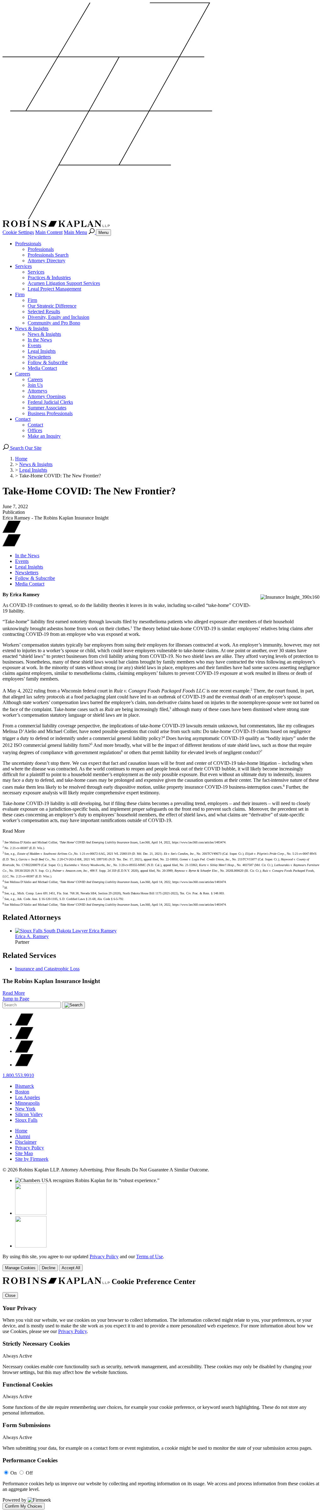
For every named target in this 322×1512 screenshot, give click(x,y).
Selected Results (44, 311)
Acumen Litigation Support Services (64, 283)
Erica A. (32, 936)
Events (34, 345)
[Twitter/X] (24, 1024)
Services (23, 266)
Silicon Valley (29, 1114)
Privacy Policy (29, 1147)
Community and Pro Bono (54, 322)
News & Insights (31, 328)
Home (21, 458)
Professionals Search (48, 255)
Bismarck (24, 1086)
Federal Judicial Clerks (50, 402)
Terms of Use (149, 1256)
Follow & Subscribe (48, 362)
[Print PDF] (12, 531)
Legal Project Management (54, 289)
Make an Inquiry (44, 436)
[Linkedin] (24, 1051)
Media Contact (42, 368)
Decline (48, 1267)
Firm (20, 294)
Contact (23, 419)
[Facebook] (24, 1037)
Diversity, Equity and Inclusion (58, 317)
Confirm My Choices (23, 1506)
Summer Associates (47, 407)
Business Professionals (50, 413)
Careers (22, 373)
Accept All (71, 1267)
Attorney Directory (46, 260)
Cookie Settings (18, 232)
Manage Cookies (20, 1267)
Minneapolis (27, 1103)
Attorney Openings (47, 396)
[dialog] (161, 1262)
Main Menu (75, 232)
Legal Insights (42, 351)
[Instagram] (24, 1064)
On (13, 1473)
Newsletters (39, 356)
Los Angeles (27, 1097)
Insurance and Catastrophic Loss (47, 968)
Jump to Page (16, 998)
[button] (12, 545)
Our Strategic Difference (52, 306)
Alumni (22, 1136)
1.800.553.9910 (18, 1075)
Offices (35, 430)
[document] (161, 1393)
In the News (40, 339)
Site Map (24, 1153)
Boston (22, 1091)
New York (25, 1108)
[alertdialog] (161, 1393)
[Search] (92, 232)
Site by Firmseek (31, 1159)
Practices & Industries (49, 277)
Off (29, 1473)
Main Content (49, 232)
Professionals (28, 243)
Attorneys (37, 390)
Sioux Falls (26, 1120)
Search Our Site (25, 448)
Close (10, 1295)
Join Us (35, 385)
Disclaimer (25, 1142)
